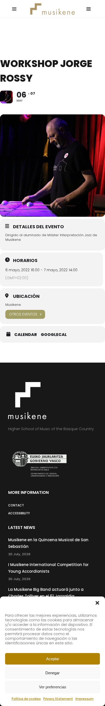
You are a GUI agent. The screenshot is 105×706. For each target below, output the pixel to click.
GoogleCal (54, 334)
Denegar (52, 673)
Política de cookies (26, 699)
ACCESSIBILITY (19, 513)
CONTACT (16, 505)
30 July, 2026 (19, 554)
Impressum (84, 699)
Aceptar (52, 659)
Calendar (25, 334)
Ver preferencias (52, 687)
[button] (97, 602)
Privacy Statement (58, 699)
